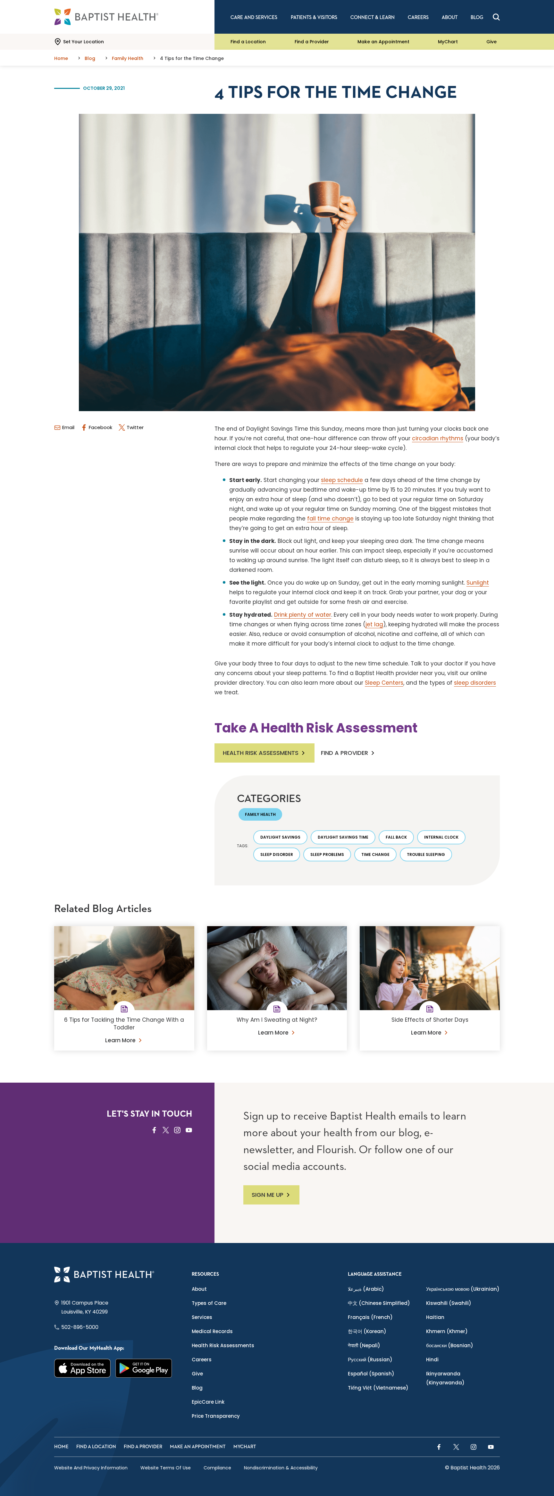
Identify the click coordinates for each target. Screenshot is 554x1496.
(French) (370, 1317)
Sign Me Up (267, 1195)
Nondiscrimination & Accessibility (281, 1468)
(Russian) (370, 1359)
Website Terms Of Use (165, 1468)
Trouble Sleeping (426, 854)
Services (202, 1317)
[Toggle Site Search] (496, 17)
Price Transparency (216, 1416)
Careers (202, 1359)
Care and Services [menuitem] (254, 17)
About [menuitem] (449, 17)
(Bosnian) (449, 1345)
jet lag (374, 624)
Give (491, 41)
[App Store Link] (82, 1368)
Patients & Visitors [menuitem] (314, 17)
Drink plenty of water (302, 615)
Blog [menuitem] (477, 17)
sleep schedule (342, 480)
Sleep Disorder (276, 854)
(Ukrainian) (462, 1289)
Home (61, 1446)
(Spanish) (371, 1373)
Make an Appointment (383, 41)
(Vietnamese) (378, 1387)
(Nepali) (364, 1345)
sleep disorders (475, 683)
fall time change (330, 518)
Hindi (432, 1359)
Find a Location (248, 41)
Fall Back (396, 837)
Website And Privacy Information (91, 1468)
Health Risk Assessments (260, 753)
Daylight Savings (280, 837)
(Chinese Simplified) (379, 1303)
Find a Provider (312, 41)
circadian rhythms (437, 438)
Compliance (217, 1468)
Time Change (375, 854)
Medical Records (212, 1331)
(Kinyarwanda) (445, 1378)
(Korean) (367, 1331)
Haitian (435, 1317)
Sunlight (477, 583)
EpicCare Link (208, 1402)
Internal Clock (441, 837)
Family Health (260, 814)
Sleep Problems (327, 854)
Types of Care (209, 1303)
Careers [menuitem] (418, 17)
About (199, 1289)
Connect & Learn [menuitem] (372, 17)
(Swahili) (448, 1303)
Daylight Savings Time (343, 837)
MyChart (448, 41)
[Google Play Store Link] (143, 1368)
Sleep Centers (384, 683)
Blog (197, 1387)
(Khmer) (447, 1331)
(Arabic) (366, 1289)
